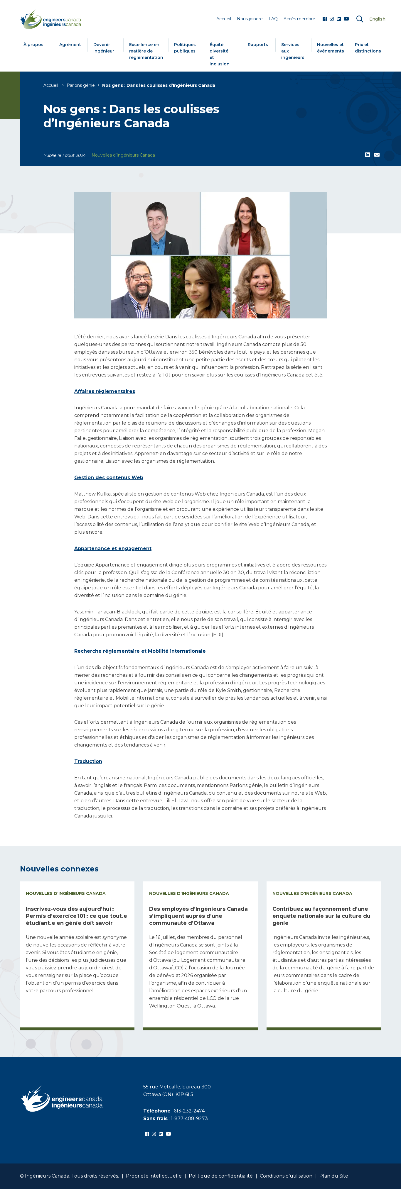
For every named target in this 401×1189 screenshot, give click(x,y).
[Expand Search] (359, 19)
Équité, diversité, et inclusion (220, 54)
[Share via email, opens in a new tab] (377, 155)
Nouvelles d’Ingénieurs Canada (123, 155)
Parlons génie (81, 85)
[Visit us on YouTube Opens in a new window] (346, 19)
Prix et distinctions (368, 48)
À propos (33, 44)
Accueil (50, 85)
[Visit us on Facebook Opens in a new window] (324, 19)
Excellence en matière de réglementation (146, 51)
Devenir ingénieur (103, 48)
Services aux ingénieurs (292, 51)
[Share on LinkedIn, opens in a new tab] (367, 155)
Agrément (70, 44)
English (377, 19)
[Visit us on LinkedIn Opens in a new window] (338, 19)
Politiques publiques (185, 48)
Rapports (258, 44)
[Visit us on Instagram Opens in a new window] (331, 19)
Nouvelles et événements (330, 48)
